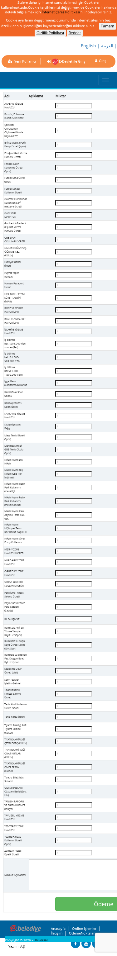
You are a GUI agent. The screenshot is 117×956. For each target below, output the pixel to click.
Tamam (107, 26)
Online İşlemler (84, 928)
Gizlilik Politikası (50, 33)
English (88, 46)
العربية (107, 46)
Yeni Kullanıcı (25, 61)
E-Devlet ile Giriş (71, 61)
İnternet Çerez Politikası (61, 12)
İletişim (56, 933)
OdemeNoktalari (82, 933)
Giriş (102, 60)
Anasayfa (58, 928)
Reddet (75, 33)
